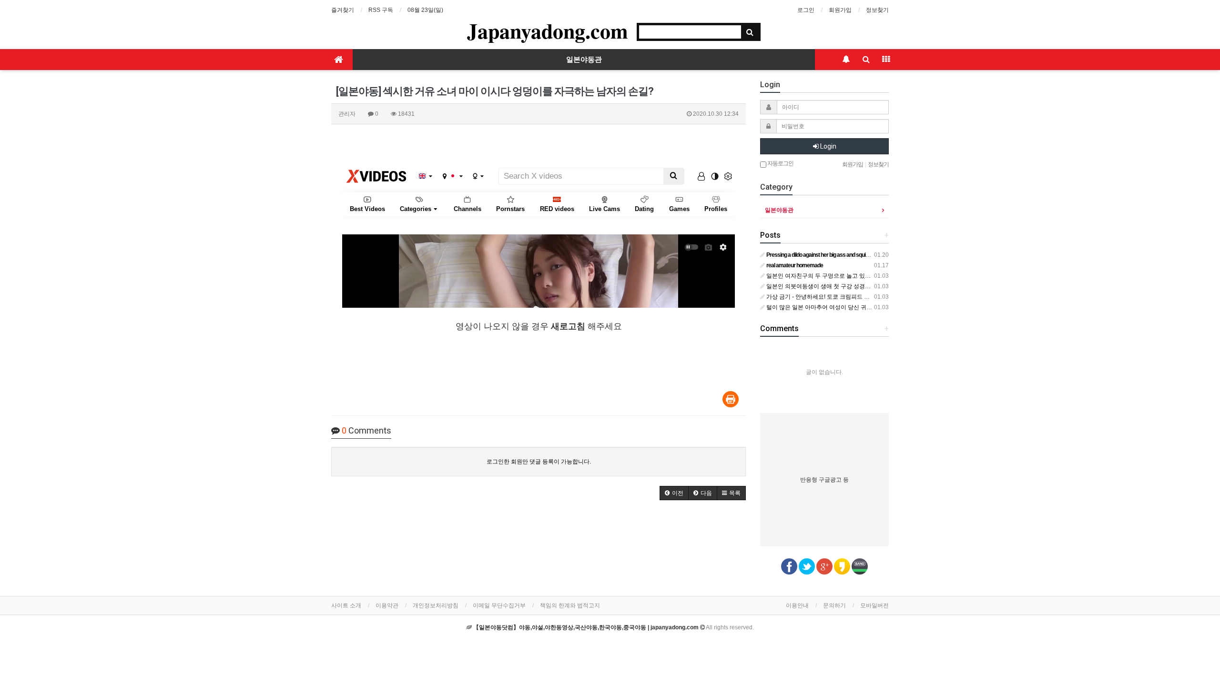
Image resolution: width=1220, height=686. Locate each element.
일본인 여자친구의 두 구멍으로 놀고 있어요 (820, 275)
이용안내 (797, 605)
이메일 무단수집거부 (499, 605)
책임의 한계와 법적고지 (570, 605)
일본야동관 (584, 59)
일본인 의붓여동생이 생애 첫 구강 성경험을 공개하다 (833, 286)
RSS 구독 (380, 10)
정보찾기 (877, 10)
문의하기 (834, 605)
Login (827, 146)
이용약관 (387, 605)
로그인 (805, 10)
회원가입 (840, 10)
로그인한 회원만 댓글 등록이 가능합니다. (539, 461)
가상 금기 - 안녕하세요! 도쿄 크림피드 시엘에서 (826, 296)
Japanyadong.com (547, 30)
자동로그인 (779, 163)
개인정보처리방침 (435, 605)
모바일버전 (874, 605)
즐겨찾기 (342, 10)
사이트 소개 (346, 605)
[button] (674, 493)
